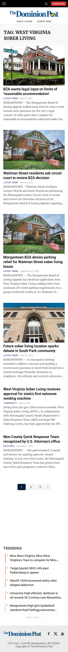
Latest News (10, 98)
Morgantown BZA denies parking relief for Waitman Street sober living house (33, 262)
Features (8, 446)
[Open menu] (4, 4)
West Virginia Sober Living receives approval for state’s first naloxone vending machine (31, 393)
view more (33, 617)
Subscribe (59, 4)
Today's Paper (24, 21)
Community (10, 403)
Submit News (44, 21)
